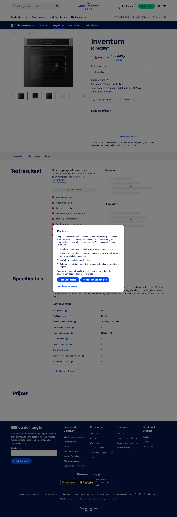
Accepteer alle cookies (95, 279)
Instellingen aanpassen (67, 286)
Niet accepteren (68, 279)
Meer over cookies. (89, 274)
